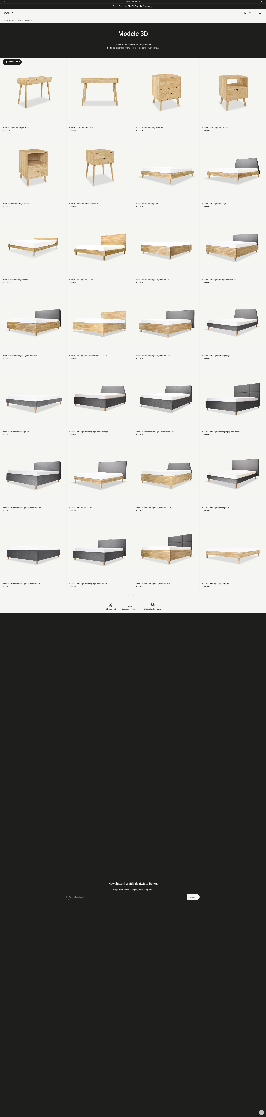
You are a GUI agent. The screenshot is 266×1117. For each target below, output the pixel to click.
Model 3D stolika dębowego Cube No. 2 (166, 96)
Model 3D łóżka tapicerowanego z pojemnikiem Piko (233, 400)
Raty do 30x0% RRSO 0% (133, 1)
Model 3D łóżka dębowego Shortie (33, 248)
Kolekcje (19, 20)
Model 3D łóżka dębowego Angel (233, 172)
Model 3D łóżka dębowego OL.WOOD (99, 248)
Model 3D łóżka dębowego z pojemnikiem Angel (166, 476)
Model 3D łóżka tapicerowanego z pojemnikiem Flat (33, 552)
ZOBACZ (147, 6)
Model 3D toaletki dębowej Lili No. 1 (33, 96)
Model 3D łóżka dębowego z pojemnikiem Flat (166, 248)
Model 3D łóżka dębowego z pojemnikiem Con (233, 248)
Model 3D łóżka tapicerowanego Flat (33, 400)
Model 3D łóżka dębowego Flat (166, 172)
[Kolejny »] (137, 595)
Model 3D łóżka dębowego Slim (99, 476)
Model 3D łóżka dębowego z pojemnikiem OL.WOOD (99, 324)
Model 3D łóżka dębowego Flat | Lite (233, 552)
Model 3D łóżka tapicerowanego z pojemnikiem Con (166, 400)
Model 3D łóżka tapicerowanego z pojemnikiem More (33, 476)
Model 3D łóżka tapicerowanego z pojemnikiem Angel (99, 400)
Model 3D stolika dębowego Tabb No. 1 (33, 172)
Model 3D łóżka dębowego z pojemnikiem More (33, 324)
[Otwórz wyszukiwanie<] (245, 13)
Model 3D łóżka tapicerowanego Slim (233, 476)
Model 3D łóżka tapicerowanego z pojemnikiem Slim (99, 552)
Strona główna (9, 20)
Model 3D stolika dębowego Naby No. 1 (99, 172)
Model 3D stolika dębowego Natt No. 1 (233, 96)
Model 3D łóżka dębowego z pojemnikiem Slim (166, 324)
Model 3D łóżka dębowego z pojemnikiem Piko (166, 552)
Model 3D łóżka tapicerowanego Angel (233, 324)
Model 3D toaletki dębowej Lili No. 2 (99, 96)
